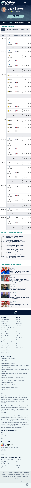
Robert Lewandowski (6, 342)
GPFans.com (19, 462)
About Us (4, 472)
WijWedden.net (5, 466)
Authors (15, 478)
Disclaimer (25, 476)
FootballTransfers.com (7, 459)
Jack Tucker (16, 8)
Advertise (16, 472)
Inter (17, 342)
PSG (17, 344)
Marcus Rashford (5, 336)
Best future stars (6, 389)
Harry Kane (4, 340)
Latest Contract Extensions (9, 363)
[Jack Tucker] (4, 9)
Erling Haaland (5, 319)
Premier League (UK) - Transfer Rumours (13, 380)
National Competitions (12, 29)
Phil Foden (4, 323)
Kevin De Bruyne (5, 325)
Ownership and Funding (14, 474)
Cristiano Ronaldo (5, 348)
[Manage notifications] (27, 484)
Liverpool (18, 329)
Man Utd (18, 321)
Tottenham (19, 323)
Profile (4, 22)
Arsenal (18, 319)
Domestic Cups (24, 29)
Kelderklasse (19, 466)
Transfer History (19, 22)
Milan (17, 336)
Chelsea (18, 327)
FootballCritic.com (20, 460)
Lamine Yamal (5, 352)
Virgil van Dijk (4, 329)
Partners (10, 472)
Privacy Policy (17, 476)
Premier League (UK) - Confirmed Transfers (13, 377)
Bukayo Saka (4, 332)
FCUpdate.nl (4, 462)
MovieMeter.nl (5, 464)
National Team (23, 32)
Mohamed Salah (5, 334)
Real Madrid (19, 338)
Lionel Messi (4, 344)
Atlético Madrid (20, 348)
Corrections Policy (8, 476)
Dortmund (18, 332)
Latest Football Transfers (8, 358)
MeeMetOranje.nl (20, 468)
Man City (18, 325)
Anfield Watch (5, 468)
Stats (10, 22)
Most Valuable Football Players (10, 384)
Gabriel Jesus (4, 321)
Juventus (18, 334)
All (3, 29)
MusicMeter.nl (19, 464)
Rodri (2, 338)
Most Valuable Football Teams (10, 387)
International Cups (8, 32)
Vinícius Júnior (5, 350)
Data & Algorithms (24, 472)
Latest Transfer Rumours (9, 361)
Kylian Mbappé (5, 346)
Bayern (18, 346)
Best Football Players (7, 382)
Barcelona (18, 340)
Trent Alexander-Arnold (7, 327)
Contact (4, 474)
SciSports (3, 412)
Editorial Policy (25, 474)
